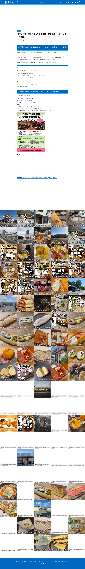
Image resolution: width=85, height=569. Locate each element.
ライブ (24, 177)
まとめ (69, 2)
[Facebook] (72, 2)
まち (38, 2)
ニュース (41, 2)
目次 (23, 40)
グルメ (50, 2)
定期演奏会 (46, 177)
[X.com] (73, 2)
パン (58, 2)
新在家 (55, 177)
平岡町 (51, 177)
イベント (45, 2)
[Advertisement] (42, 18)
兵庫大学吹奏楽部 (35, 177)
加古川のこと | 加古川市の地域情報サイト (40, 565)
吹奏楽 (41, 177)
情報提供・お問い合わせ (65, 561)
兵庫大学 (28, 177)
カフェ (61, 2)
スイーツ (54, 2)
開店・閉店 (34, 2)
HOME (6, 557)
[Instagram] (77, 2)
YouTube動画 (29, 100)
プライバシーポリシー (56, 561)
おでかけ (65, 2)
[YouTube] (75, 2)
